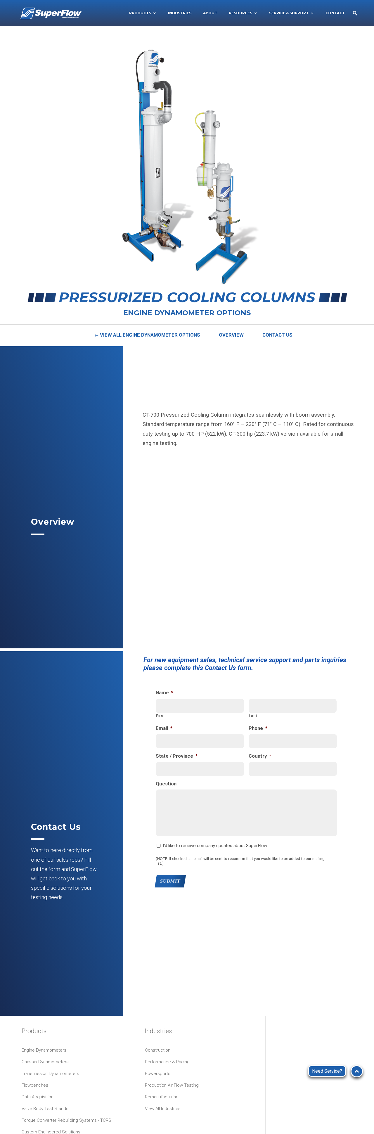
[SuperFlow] (51, 13)
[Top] (357, 1071)
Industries (179, 13)
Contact (335, 13)
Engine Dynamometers (44, 1050)
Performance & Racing (167, 1061)
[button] (355, 13)
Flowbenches (35, 1085)
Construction (157, 1050)
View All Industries (163, 1108)
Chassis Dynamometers (45, 1061)
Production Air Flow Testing (172, 1085)
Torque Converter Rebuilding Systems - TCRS (66, 1120)
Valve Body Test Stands (45, 1108)
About (210, 13)
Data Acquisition (37, 1097)
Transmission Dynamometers (50, 1073)
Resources (240, 13)
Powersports (157, 1073)
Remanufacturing (162, 1097)
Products (140, 13)
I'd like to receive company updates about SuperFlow (215, 845)
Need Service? (327, 1071)
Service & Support (289, 13)
